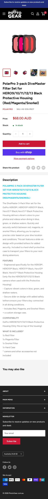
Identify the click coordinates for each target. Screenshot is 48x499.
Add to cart (24, 143)
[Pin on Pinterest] (33, 168)
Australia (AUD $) (11, 454)
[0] (43, 13)
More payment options (24, 158)
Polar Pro (8, 109)
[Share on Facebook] (28, 168)
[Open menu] (4, 14)
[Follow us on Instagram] (15, 467)
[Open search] (32, 13)
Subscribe (11, 441)
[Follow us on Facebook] (4, 467)
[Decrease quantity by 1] (16, 134)
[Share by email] (43, 168)
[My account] (37, 13)
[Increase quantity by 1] (30, 134)
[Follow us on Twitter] (9, 467)
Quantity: (7, 134)
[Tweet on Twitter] (38, 168)
